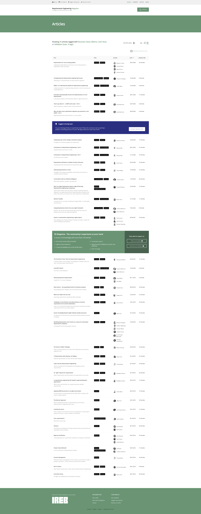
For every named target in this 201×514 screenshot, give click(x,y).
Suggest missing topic (136, 129)
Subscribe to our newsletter (136, 246)
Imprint (95, 509)
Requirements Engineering (65, 9)
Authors (142, 2)
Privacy (100, 509)
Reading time (142, 58)
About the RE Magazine (98, 500)
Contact (94, 503)
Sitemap (89, 509)
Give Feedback (115, 498)
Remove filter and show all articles (139, 51)
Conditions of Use (108, 509)
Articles (129, 2)
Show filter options (127, 43)
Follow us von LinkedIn (136, 241)
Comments (135, 2)
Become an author (116, 503)
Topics (144, 9)
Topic (95, 58)
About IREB (95, 498)
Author (115, 58)
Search (147, 2)
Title (55, 58)
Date (131, 58)
